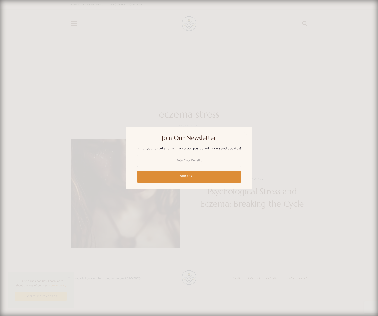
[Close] (245, 133)
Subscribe (189, 176)
